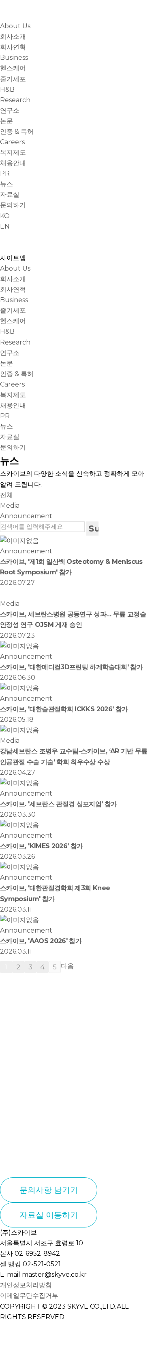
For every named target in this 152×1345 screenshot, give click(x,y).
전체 (6, 495)
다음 (67, 966)
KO (5, 216)
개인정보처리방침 (26, 1285)
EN (5, 226)
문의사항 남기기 (48, 1190)
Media (9, 505)
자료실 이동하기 (48, 1215)
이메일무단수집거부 (29, 1295)
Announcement (26, 516)
